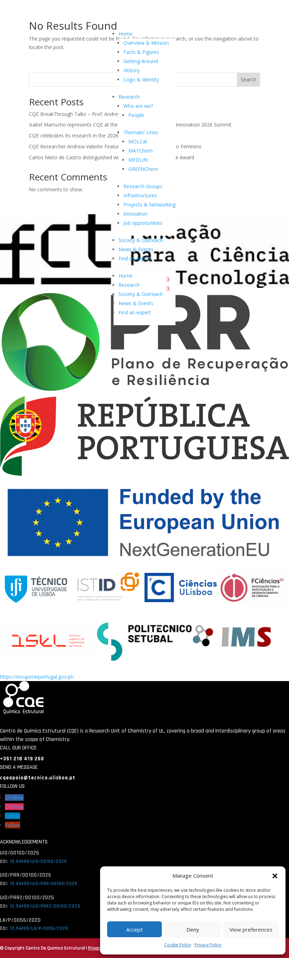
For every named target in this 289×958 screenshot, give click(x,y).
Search (248, 79)
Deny (192, 929)
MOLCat (137, 141)
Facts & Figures (141, 52)
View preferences (250, 929)
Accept (134, 929)
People (136, 115)
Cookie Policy (177, 945)
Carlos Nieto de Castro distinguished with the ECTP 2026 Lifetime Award (111, 157)
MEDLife (138, 159)
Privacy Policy (208, 945)
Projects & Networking (149, 204)
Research (129, 96)
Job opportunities (142, 223)
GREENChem (143, 169)
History (131, 70)
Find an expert (134, 258)
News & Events (135, 249)
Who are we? (138, 106)
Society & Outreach (140, 240)
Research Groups (142, 186)
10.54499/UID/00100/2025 (38, 861)
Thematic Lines (140, 132)
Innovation (135, 213)
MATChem (140, 150)
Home (125, 33)
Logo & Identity (141, 79)
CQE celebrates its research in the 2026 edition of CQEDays (97, 135)
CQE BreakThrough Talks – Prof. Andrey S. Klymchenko (92, 114)
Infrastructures (140, 195)
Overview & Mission (146, 42)
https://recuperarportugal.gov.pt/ (37, 676)
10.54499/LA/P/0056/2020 (39, 928)
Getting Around (140, 61)
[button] (274, 875)
